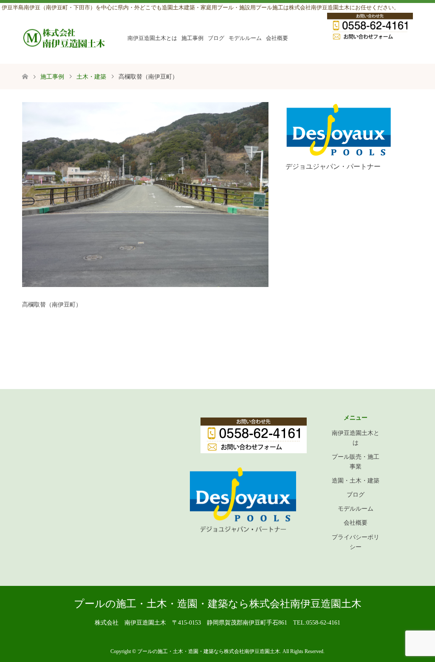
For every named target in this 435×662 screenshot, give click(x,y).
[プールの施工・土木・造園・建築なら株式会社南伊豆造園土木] (64, 38)
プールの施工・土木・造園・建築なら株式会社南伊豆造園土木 (218, 603)
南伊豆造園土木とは (152, 38)
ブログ (216, 38)
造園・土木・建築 (355, 480)
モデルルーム (245, 38)
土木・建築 (91, 77)
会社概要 (277, 38)
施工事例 (192, 38)
